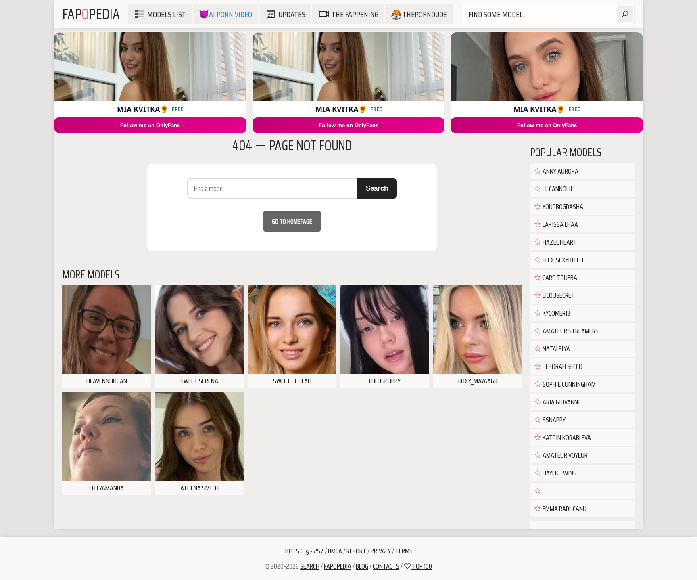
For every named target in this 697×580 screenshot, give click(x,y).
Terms (404, 551)
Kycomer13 (555, 313)
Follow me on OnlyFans (150, 125)
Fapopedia (337, 566)
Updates (291, 14)
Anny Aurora (559, 171)
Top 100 (421, 566)
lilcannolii (556, 189)
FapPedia (91, 13)
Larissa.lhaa (559, 224)
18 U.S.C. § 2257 (304, 551)
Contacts (386, 566)
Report (356, 551)
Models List (166, 14)
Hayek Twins (558, 473)
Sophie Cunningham (568, 384)
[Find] (625, 14)
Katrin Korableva (566, 437)
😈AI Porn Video (225, 14)
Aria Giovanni (560, 402)
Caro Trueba (559, 277)
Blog (362, 566)
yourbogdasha (562, 206)
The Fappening (355, 14)
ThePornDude (424, 14)
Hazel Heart (559, 242)
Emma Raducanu (563, 508)
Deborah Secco (561, 366)
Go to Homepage (292, 221)
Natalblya (555, 348)
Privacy (381, 551)
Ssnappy (553, 419)
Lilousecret (558, 295)
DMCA (335, 551)
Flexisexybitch (562, 260)
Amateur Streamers (570, 331)
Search (377, 188)
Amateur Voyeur (564, 455)
